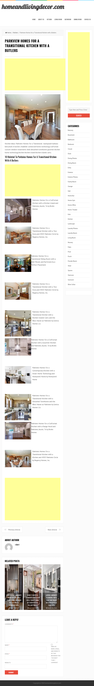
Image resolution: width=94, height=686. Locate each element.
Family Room (72, 182)
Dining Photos (72, 158)
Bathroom (68, 19)
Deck (69, 154)
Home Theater (72, 210)
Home (34, 19)
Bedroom (71, 144)
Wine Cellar (71, 284)
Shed (69, 266)
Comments (9, 624)
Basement (71, 135)
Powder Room (72, 261)
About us (41, 19)
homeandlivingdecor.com (33, 6)
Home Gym (71, 200)
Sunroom (71, 280)
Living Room (58, 19)
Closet (70, 149)
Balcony (70, 130)
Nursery (70, 242)
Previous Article (14, 530)
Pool (69, 252)
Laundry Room (72, 233)
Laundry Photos (73, 228)
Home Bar (71, 196)
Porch (70, 256)
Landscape (71, 224)
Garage (70, 186)
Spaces (70, 270)
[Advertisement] (46, 74)
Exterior (70, 172)
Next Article (52, 530)
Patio (69, 247)
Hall (69, 191)
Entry (69, 168)
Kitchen (49, 19)
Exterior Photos (73, 177)
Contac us (87, 19)
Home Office (72, 205)
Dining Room (78, 19)
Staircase (71, 275)
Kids (69, 214)
